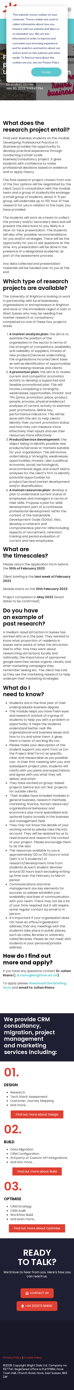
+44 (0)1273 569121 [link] (38, 1306)
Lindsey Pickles (22, 84)
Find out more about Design (37, 1114)
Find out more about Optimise (37, 1228)
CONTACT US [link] (39, 1293)
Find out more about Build (37, 1171)
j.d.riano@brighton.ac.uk (36, 975)
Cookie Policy (33, 1358)
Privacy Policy (12, 1358)
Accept (46, 72)
